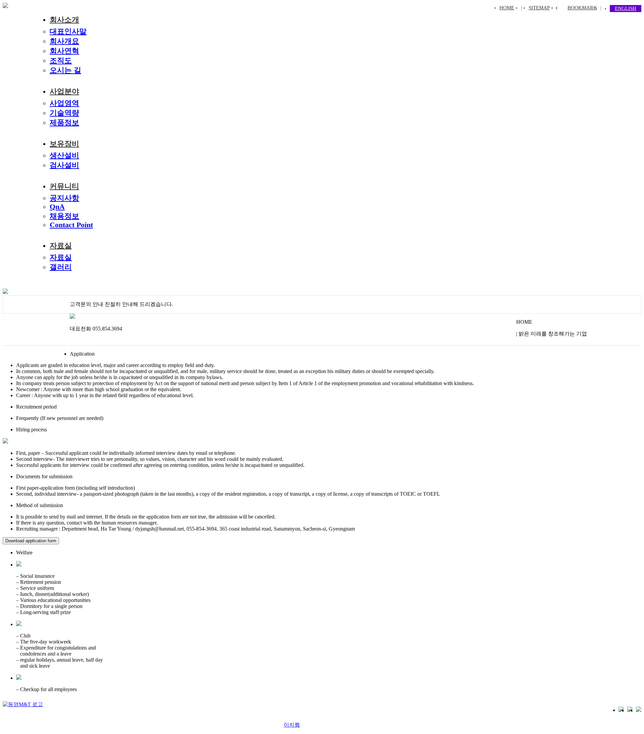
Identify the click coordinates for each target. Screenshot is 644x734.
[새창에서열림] (23, 704)
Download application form (30, 540)
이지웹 (292, 725)
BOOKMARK (582, 7)
